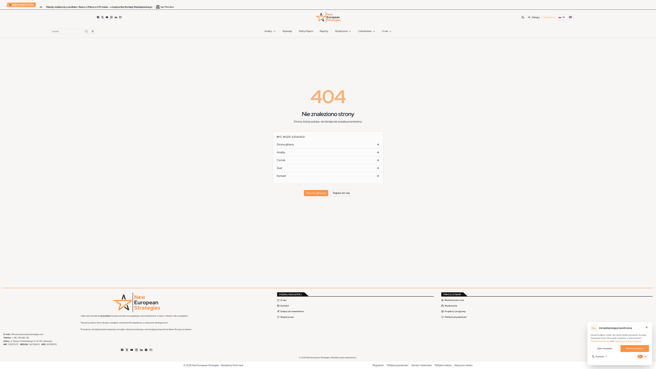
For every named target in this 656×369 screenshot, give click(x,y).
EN (646, 357)
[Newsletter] (120, 17)
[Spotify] (146, 350)
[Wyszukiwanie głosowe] (92, 31)
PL (640, 357)
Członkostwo (365, 31)
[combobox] (73, 31)
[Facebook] (98, 17)
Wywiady (287, 31)
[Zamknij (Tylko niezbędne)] (647, 327)
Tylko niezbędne (604, 348)
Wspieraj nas (287, 317)
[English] (570, 17)
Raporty (324, 31)
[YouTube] (107, 17)
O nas (385, 31)
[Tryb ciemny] (523, 17)
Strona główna (316, 193)
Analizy (268, 31)
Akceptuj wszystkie (635, 348)
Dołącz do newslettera (292, 311)
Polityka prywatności (456, 317)
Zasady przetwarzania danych (628, 341)
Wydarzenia (341, 31)
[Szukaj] (86, 31)
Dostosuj (600, 356)
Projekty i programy (455, 311)
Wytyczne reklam (464, 365)
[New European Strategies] (328, 17)
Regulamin (378, 365)
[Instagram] (111, 17)
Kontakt (285, 305)
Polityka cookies (443, 365)
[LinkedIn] (116, 17)
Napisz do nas (341, 193)
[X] (102, 17)
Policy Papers (306, 31)
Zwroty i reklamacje (421, 365)
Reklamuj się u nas (454, 300)
